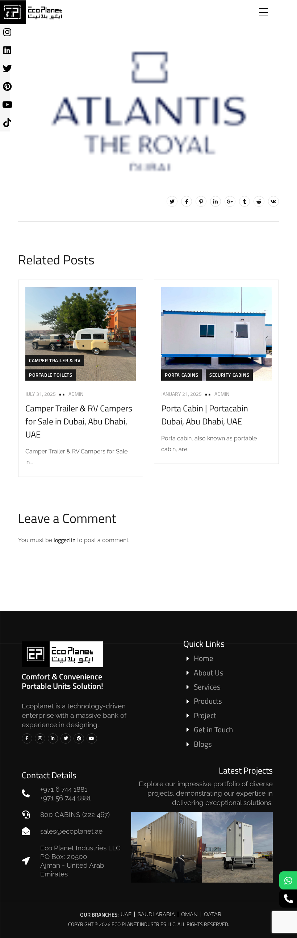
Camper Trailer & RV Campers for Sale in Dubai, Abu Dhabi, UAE (78, 421)
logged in (65, 540)
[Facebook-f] (27, 738)
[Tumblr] (244, 201)
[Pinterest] (201, 201)
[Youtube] (92, 738)
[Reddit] (259, 201)
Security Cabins (229, 374)
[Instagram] (40, 738)
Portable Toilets (50, 374)
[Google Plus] (230, 201)
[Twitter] (172, 201)
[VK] (273, 201)
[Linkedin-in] (53, 738)
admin (75, 394)
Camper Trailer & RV (54, 360)
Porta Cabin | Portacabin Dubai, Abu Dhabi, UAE (204, 415)
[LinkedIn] (215, 201)
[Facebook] (186, 201)
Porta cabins (181, 374)
